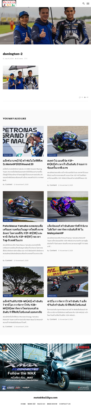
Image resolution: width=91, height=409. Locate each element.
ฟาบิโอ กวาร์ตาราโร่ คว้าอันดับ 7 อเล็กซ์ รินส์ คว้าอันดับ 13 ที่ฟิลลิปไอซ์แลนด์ (67, 303)
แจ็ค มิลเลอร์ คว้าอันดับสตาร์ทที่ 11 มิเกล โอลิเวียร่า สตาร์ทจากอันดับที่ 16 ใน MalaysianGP (67, 229)
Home (23, 404)
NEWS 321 (31, 404)
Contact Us (64, 404)
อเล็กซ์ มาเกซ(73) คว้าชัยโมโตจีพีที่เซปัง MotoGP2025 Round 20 (23, 162)
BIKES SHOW (52, 404)
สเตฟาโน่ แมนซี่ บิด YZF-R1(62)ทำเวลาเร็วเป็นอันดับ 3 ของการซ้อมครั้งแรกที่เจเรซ (67, 164)
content (8, 184)
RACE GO (7, 155)
